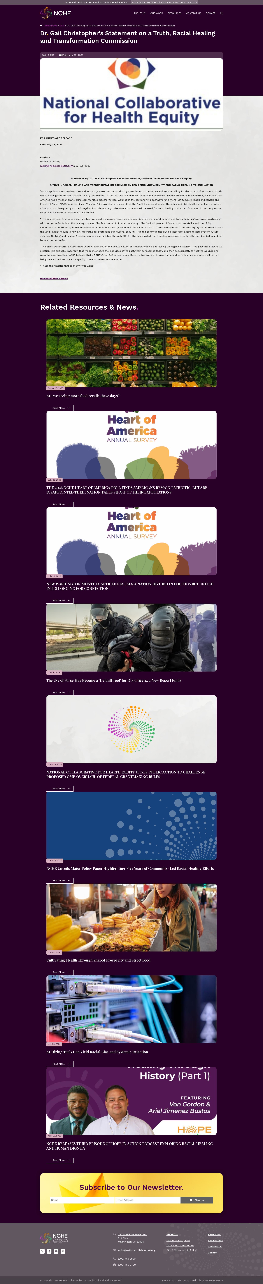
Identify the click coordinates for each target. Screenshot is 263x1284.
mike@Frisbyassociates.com (56, 165)
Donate (211, 13)
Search (221, 13)
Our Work (156, 13)
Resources (174, 13)
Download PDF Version (54, 278)
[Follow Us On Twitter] (42, 1251)
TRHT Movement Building (182, 1250)
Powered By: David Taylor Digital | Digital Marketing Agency (192, 1280)
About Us (140, 13)
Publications (215, 1240)
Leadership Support (178, 1240)
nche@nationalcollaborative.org (136, 1250)
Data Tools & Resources (180, 1245)
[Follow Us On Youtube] (56, 1251)
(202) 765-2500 (127, 1258)
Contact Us (193, 13)
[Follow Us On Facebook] (49, 1251)
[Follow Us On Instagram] (63, 1251)
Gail (62, 25)
